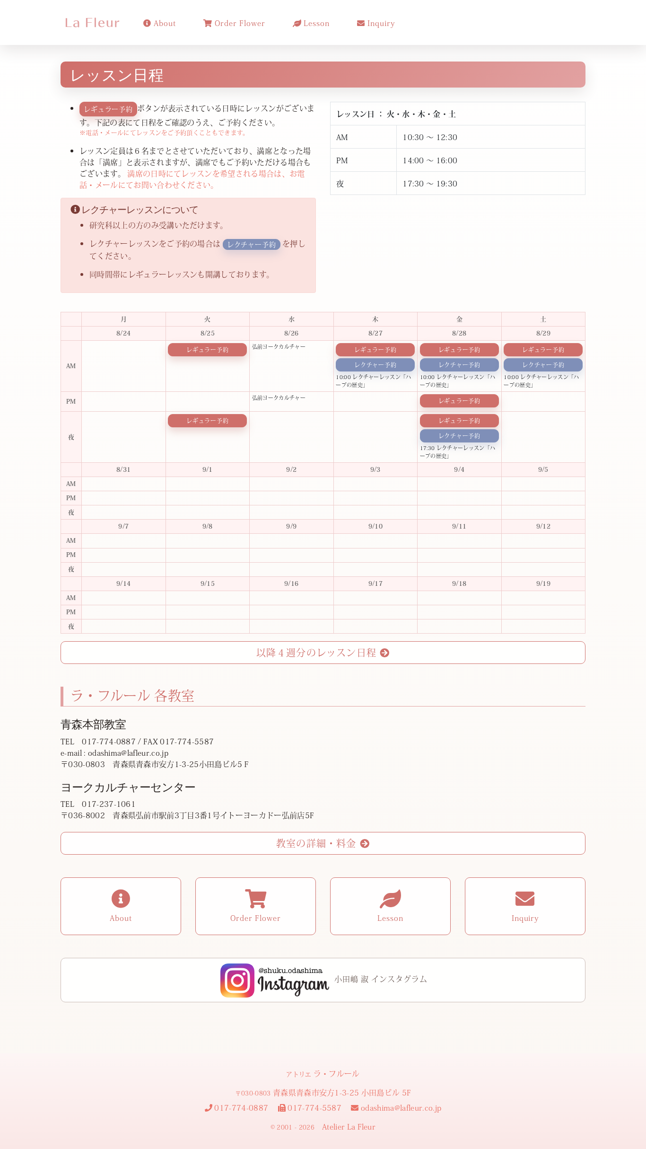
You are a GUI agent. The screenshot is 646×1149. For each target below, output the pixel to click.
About (163, 23)
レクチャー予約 (375, 365)
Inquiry (380, 23)
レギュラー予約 (207, 350)
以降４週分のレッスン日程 (318, 652)
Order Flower (238, 23)
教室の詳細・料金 (318, 843)
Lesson (316, 23)
